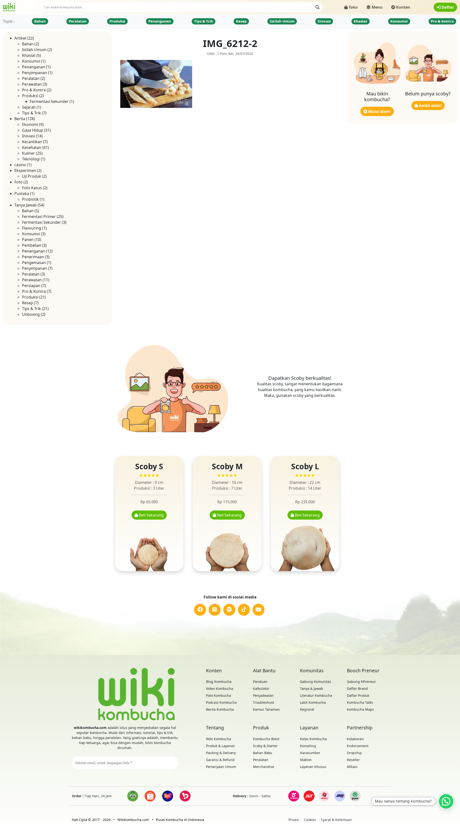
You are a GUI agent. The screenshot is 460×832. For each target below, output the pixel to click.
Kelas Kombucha (313, 739)
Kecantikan (32, 141)
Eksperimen (25, 170)
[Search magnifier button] (317, 7)
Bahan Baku (262, 752)
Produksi (117, 21)
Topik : (9, 21)
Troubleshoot (263, 702)
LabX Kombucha (313, 702)
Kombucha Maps (360, 709)
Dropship (354, 752)
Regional (307, 709)
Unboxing (31, 314)
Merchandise (263, 766)
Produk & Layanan (220, 746)
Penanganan (159, 21)
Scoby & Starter (265, 746)
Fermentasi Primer (39, 216)
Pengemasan (34, 262)
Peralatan (77, 21)
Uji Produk (31, 176)
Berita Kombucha (220, 709)
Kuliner (28, 153)
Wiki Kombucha (218, 739)
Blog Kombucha (218, 681)
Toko (353, 7)
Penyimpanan (34, 72)
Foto (18, 182)
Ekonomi (30, 124)
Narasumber (310, 752)
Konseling (308, 746)
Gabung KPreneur (361, 681)
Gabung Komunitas (315, 681)
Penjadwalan (263, 695)
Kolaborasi (355, 739)
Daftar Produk (358, 695)
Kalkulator (261, 688)
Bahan (40, 21)
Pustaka (21, 193)
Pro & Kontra (442, 21)
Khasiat (360, 21)
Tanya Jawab (25, 205)
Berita (19, 118)
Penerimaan (33, 256)
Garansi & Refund (220, 759)
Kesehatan (31, 147)
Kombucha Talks (360, 702)
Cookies (310, 819)
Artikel (20, 38)
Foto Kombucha (218, 695)
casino (20, 164)
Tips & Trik (203, 21)
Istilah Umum (282, 21)
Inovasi (324, 21)
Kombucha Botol (266, 739)
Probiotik (30, 199)
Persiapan (31, 285)
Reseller (353, 759)
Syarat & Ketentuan (336, 819)
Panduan (260, 681)
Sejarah (29, 107)
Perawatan (32, 84)
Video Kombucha (219, 688)
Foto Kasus (32, 187)
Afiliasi (352, 766)
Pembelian (31, 245)
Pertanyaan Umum (221, 766)
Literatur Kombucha (316, 695)
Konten (402, 7)
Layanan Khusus (313, 766)
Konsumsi (399, 21)
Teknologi (31, 159)
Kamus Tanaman (266, 709)
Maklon (306, 759)
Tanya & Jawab (311, 688)
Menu (377, 7)
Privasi (293, 819)
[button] (446, 801)
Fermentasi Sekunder (49, 101)
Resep (241, 21)
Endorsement (357, 746)
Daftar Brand (357, 688)
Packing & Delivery (221, 752)
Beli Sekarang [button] (151, 515)
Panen (28, 239)
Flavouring (31, 228)
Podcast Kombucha (221, 702)
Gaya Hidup (32, 130)
